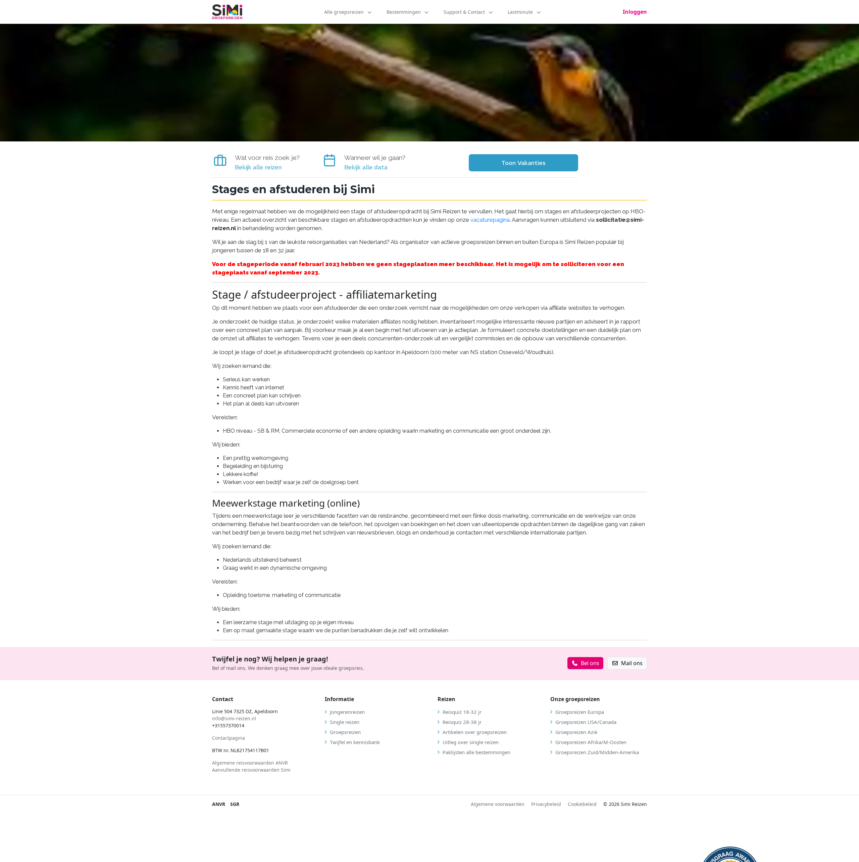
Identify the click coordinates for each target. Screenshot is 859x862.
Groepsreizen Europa (579, 711)
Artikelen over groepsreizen (475, 732)
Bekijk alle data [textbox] (366, 167)
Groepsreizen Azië (576, 732)
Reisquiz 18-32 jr (462, 711)
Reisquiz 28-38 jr (462, 722)
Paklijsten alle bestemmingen (476, 752)
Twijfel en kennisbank (355, 742)
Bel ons (590, 663)
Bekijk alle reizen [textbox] (258, 167)
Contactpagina (228, 738)
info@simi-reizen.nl (234, 718)
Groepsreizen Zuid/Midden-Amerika (597, 752)
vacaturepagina (490, 219)
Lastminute (521, 12)
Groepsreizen (345, 732)
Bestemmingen (404, 12)
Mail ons (632, 663)
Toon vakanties (523, 163)
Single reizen (344, 722)
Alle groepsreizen (344, 12)
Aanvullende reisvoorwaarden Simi (251, 770)
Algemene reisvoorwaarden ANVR (250, 763)
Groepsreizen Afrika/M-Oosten (590, 742)
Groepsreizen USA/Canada (585, 722)
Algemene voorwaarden (497, 804)
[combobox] (267, 167)
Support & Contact (465, 12)
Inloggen (635, 11)
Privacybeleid (546, 804)
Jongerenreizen (347, 711)
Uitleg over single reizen (471, 742)
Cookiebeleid (582, 804)
